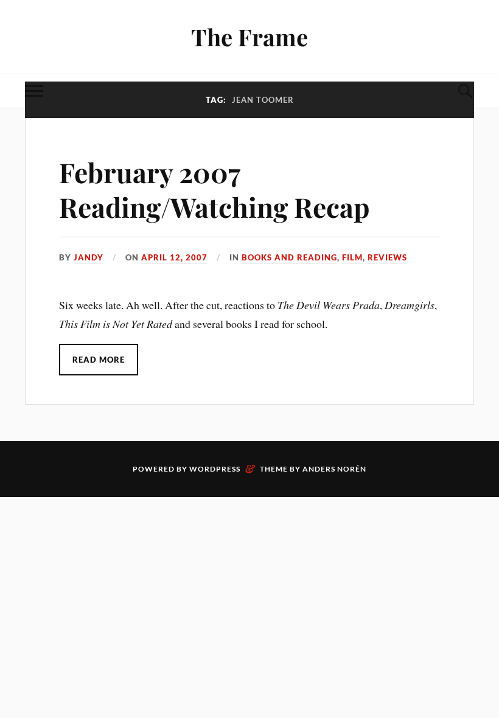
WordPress (214, 468)
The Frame (249, 36)
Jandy (88, 257)
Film (352, 257)
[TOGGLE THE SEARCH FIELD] (465, 91)
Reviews (387, 257)
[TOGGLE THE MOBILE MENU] (34, 91)
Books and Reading (289, 257)
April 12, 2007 (174, 257)
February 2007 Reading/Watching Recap (214, 189)
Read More (98, 359)
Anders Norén (334, 468)
